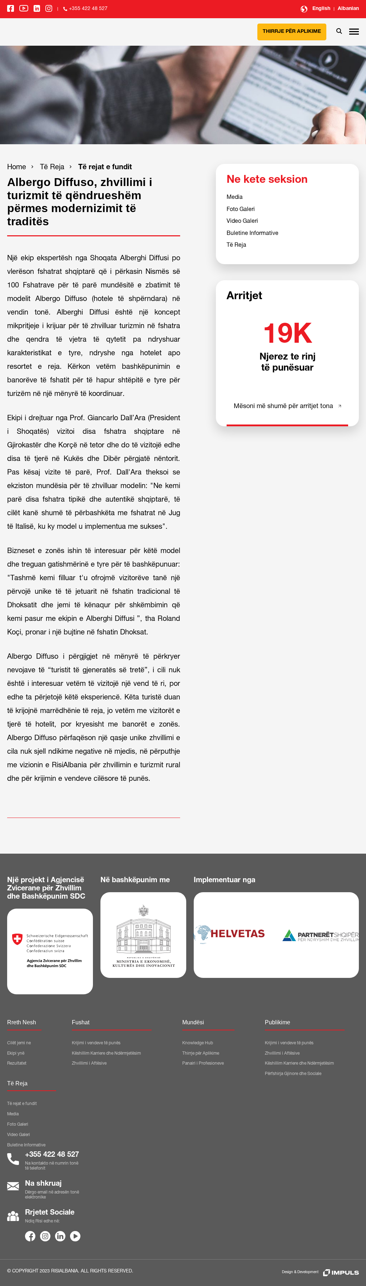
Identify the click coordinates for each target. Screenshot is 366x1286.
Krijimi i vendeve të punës (96, 1043)
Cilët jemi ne (19, 1043)
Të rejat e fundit (105, 167)
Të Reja (52, 167)
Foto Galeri (241, 210)
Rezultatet (16, 1063)
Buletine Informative (252, 234)
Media (235, 198)
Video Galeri (242, 222)
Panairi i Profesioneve (203, 1063)
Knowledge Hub (197, 1043)
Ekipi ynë (15, 1053)
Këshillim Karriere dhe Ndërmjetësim (106, 1053)
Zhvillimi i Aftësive (89, 1063)
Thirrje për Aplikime (292, 31)
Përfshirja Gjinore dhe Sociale (293, 1074)
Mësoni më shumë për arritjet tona (283, 406)
